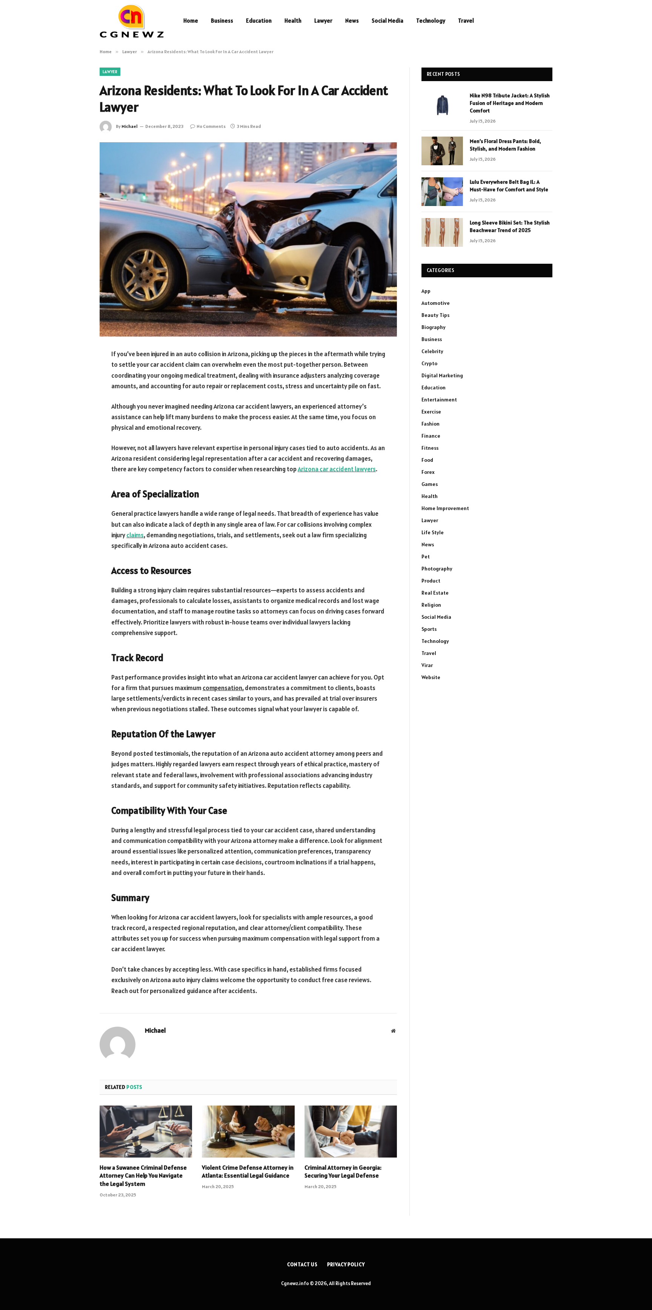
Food (427, 460)
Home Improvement (445, 508)
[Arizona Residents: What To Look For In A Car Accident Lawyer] (248, 239)
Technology (430, 20)
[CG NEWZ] (132, 21)
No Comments (211, 126)
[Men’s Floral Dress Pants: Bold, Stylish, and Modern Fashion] (442, 151)
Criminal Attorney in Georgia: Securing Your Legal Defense (342, 1171)
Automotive (435, 303)
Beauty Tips (435, 315)
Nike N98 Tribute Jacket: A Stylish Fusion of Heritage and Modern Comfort (510, 103)
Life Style (432, 532)
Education (259, 20)
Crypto (429, 363)
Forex (428, 472)
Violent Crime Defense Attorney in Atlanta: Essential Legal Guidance (248, 1171)
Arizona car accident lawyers (337, 469)
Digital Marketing (442, 375)
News (352, 20)
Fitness (429, 447)
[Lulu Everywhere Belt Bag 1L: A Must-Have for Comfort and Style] (442, 191)
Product (430, 580)
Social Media (387, 20)
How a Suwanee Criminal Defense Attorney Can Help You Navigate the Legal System (143, 1176)
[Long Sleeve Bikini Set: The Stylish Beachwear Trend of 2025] (442, 232)
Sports (429, 629)
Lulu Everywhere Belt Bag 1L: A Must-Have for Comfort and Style (509, 185)
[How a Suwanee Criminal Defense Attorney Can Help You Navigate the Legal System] (146, 1132)
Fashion (430, 423)
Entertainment (439, 399)
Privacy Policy (346, 1264)
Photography (436, 568)
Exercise (431, 411)
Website (430, 677)
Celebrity (432, 351)
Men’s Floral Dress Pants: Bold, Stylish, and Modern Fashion (505, 145)
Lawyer (323, 20)
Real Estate (435, 592)
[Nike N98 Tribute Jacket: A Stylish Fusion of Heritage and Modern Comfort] (442, 105)
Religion (431, 604)
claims (135, 535)
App (426, 291)
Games (429, 484)
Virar (427, 665)
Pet (425, 556)
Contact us (302, 1264)
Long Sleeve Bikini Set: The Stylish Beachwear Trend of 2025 (510, 226)
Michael (129, 126)
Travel (466, 20)
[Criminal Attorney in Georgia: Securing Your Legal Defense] (350, 1132)
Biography (433, 327)
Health (292, 20)
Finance (430, 435)
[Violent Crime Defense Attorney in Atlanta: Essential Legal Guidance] (248, 1132)
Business (222, 20)
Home (190, 20)
